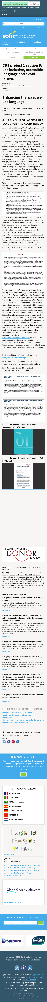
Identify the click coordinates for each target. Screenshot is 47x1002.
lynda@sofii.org (38, 975)
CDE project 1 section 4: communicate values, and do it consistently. (22, 658)
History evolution (12, 49)
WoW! (13, 57)
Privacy (21, 996)
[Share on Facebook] (9, 742)
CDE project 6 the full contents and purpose (17, 712)
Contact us (35, 960)
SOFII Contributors (24, 957)
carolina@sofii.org (36, 977)
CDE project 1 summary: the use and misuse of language (22, 599)
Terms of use (28, 996)
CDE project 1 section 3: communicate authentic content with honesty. (23, 696)
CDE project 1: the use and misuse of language (22, 732)
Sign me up (40, 19)
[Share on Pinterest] (13, 742)
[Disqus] (23, 520)
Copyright (36, 996)
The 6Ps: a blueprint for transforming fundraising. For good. (23, 720)
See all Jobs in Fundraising (13, 902)
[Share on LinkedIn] (18, 742)
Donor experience (24, 735)
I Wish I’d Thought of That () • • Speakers (21, 870)
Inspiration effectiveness (34, 49)
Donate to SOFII (34, 57)
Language (12, 735)
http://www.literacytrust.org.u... (15, 358)
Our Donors (24, 960)
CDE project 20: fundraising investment (15, 722)
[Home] (23, 34)
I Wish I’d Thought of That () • (17, 873)
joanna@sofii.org (29, 979)
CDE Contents (7, 717)
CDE (6, 735)
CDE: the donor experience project (34, 53)
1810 (26, 998)
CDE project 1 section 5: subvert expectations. (22, 641)
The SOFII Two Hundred (9, 7)
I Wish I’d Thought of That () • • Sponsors (21, 865)
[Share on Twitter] (4, 742)
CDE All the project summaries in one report (17, 715)
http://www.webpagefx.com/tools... (16, 337)
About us (10, 957)
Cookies (15, 996)
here (21, 11)
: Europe (12, 875)
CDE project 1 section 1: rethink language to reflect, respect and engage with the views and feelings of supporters (22, 618)
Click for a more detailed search (34, 28)
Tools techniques (12, 52)
